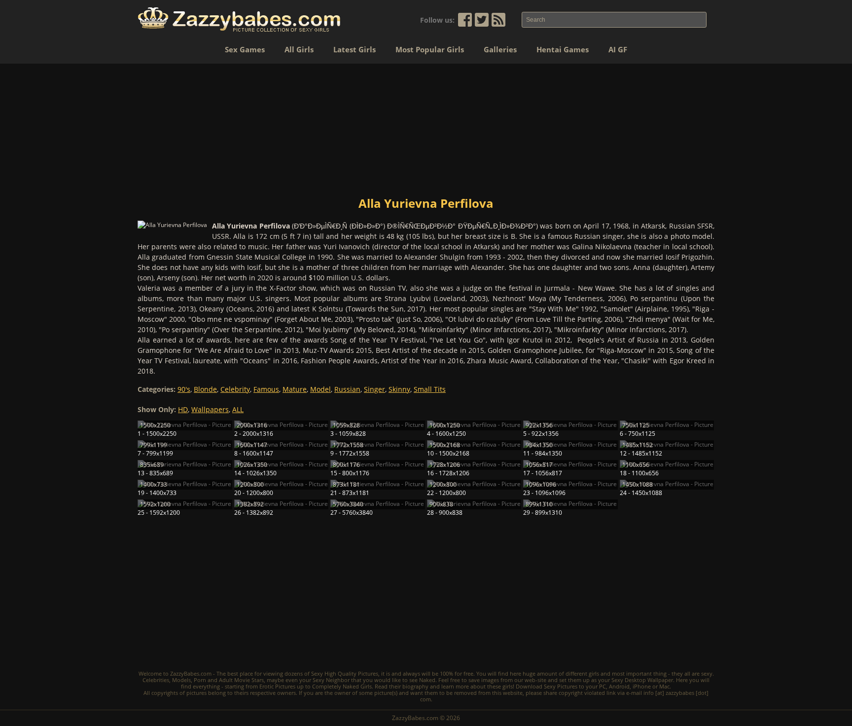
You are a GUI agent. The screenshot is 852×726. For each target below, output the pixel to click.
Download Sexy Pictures (546, 686)
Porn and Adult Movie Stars (229, 680)
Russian (347, 389)
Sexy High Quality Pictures (344, 673)
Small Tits (430, 389)
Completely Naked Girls (342, 686)
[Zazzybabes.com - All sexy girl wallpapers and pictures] (239, 19)
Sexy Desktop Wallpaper (642, 680)
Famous (266, 389)
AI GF (617, 49)
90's (184, 389)
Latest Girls (354, 49)
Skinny (399, 389)
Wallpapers (210, 409)
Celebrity (235, 389)
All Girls (299, 49)
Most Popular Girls (429, 49)
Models (181, 680)
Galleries (500, 49)
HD (183, 409)
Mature (295, 389)
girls (594, 673)
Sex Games (245, 49)
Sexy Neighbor (331, 680)
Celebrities (155, 680)
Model (320, 389)
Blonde (205, 389)
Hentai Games (562, 49)
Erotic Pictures (277, 686)
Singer (374, 389)
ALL (238, 409)
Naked (427, 680)
